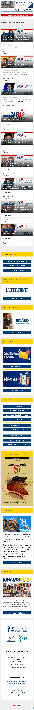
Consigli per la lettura (11, 454)
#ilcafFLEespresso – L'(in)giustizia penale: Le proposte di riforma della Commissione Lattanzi (16, 164)
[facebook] (21, 9)
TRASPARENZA (17, 691)
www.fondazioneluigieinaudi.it (17, 668)
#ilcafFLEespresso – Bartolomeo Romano (15, 142)
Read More (20, 48)
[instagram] (24, 9)
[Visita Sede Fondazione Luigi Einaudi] (17, 6)
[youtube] (27, 9)
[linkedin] (18, 9)
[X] (16, 9)
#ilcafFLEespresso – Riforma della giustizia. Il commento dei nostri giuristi (16, 118)
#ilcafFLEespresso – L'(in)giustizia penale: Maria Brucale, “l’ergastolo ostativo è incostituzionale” (17, 187)
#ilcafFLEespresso (8, 34)
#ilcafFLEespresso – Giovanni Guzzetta (14, 93)
